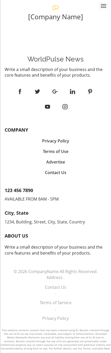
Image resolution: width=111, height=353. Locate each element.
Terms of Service (56, 302)
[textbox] (55, 16)
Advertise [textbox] (55, 162)
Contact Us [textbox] (55, 172)
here (107, 348)
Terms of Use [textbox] (55, 151)
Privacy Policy (55, 318)
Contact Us (55, 287)
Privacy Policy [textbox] (55, 141)
